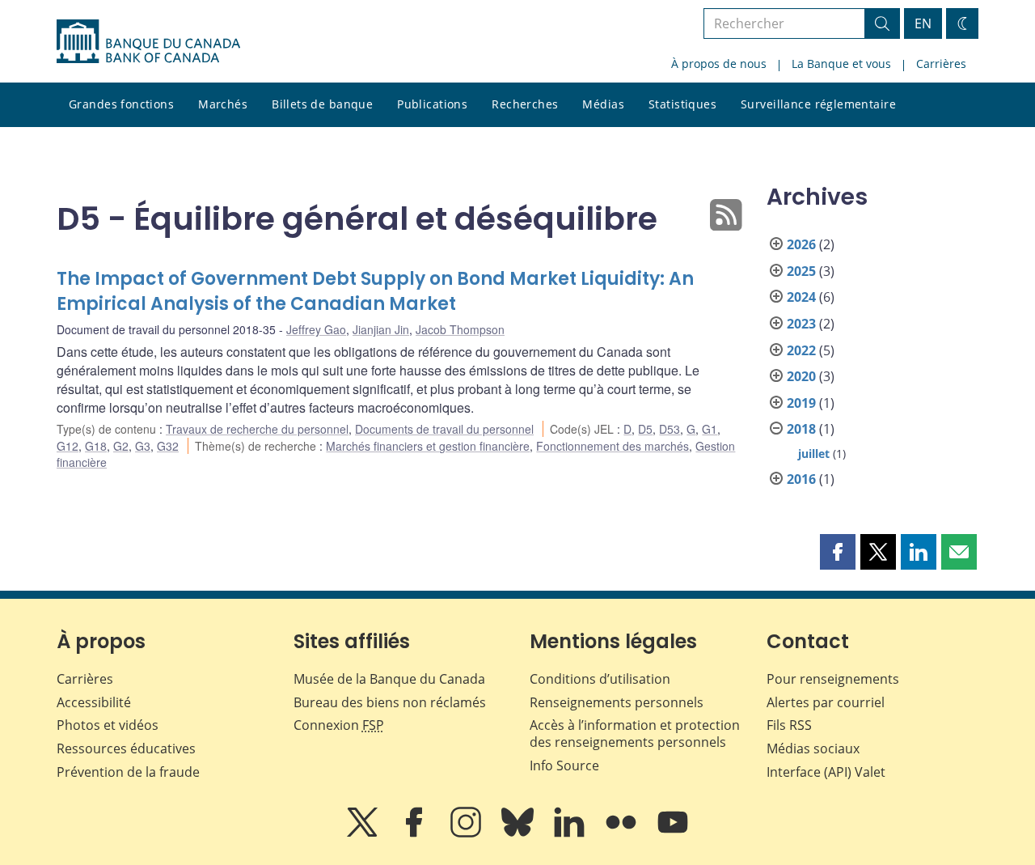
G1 (709, 429)
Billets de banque (322, 104)
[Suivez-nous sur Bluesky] (519, 833)
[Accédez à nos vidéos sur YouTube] (672, 833)
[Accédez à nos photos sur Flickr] (622, 833)
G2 (121, 446)
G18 (96, 446)
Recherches (525, 104)
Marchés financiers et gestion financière (428, 446)
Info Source (564, 765)
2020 (801, 376)
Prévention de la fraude (128, 772)
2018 (801, 429)
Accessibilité (94, 702)
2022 (801, 350)
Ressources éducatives (126, 748)
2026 (801, 244)
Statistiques (682, 104)
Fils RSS (789, 725)
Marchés (222, 104)
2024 (801, 297)
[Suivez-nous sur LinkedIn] (571, 833)
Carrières (941, 63)
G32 (168, 446)
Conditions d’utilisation (600, 679)
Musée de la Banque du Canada (389, 679)
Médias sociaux (813, 748)
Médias (603, 104)
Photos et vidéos (107, 725)
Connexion (339, 725)
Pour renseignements (833, 679)
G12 (67, 446)
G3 (142, 446)
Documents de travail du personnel (444, 429)
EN (923, 23)
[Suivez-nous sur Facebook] (415, 833)
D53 (669, 429)
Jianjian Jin (381, 329)
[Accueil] (148, 41)
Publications (432, 104)
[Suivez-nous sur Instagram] (467, 833)
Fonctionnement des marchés (612, 446)
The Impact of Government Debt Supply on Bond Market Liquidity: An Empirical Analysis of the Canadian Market (375, 291)
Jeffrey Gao (316, 329)
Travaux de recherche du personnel (257, 429)
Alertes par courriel (826, 702)
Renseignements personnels (616, 702)
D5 (645, 429)
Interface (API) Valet (826, 772)
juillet (814, 453)
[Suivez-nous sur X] (364, 833)
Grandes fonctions (121, 104)
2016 (801, 479)
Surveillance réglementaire (818, 104)
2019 (801, 403)
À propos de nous (719, 63)
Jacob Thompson (460, 329)
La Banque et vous (841, 63)
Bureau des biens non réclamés (390, 702)
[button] (837, 552)
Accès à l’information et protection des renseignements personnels (635, 733)
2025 (801, 271)
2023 (801, 324)
